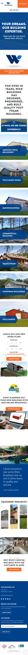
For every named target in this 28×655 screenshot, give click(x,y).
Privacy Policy (15, 651)
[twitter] (3, 599)
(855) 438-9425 (14, 10)
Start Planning (14, 409)
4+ (20, 343)
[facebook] (6, 599)
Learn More (6, 612)
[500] (6, 354)
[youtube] (8, 599)
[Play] (14, 457)
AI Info (20, 651)
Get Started (22, 4)
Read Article (14, 569)
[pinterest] (10, 599)
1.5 (12, 349)
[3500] (25, 354)
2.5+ (20, 349)
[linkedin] (1, 599)
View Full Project (9, 527)
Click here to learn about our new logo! (14, 72)
